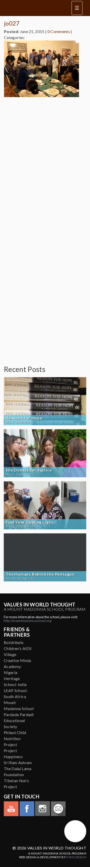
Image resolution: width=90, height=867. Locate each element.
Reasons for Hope (24, 418)
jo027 (12, 23)
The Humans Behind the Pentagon (40, 574)
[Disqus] (45, 163)
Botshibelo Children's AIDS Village (18, 648)
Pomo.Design (76, 857)
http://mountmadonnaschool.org (27, 621)
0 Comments (59, 31)
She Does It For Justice (29, 470)
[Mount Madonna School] (75, 831)
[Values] (35, 8)
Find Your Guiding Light (29, 522)
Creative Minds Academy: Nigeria (17, 666)
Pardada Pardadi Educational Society (19, 720)
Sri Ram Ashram (18, 762)
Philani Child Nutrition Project (15, 738)
